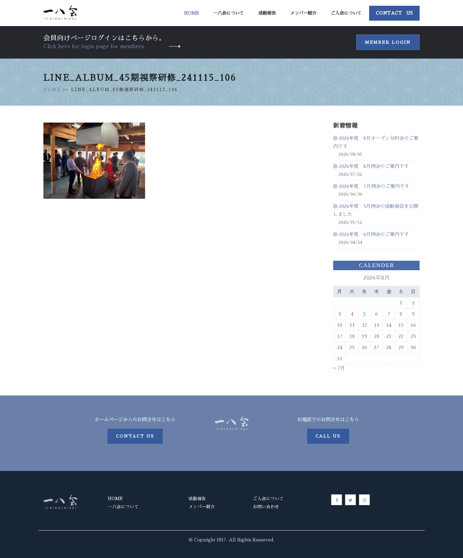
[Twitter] (350, 500)
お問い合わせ (266, 507)
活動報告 (267, 13)
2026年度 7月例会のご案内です (374, 186)
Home (191, 13)
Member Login (388, 42)
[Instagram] (364, 500)
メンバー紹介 (303, 13)
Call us (328, 436)
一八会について (228, 13)
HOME (52, 89)
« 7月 (339, 368)
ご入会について (346, 13)
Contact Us (394, 13)
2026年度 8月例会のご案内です (374, 166)
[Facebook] (336, 500)
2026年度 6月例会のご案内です (374, 234)
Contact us (135, 436)
